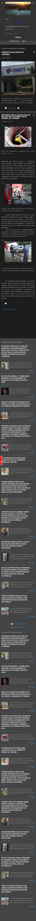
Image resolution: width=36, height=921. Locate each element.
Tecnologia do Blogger (19, 624)
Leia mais (31, 371)
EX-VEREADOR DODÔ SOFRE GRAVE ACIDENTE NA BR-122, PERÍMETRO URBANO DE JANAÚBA (13, 460)
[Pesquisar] (34, 3)
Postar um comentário (9, 309)
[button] (34, 52)
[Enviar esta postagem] (18, 108)
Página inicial (14, 41)
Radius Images (22, 627)
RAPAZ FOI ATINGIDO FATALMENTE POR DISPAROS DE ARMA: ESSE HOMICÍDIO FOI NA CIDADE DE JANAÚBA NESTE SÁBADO (15, 404)
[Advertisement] (18, 324)
